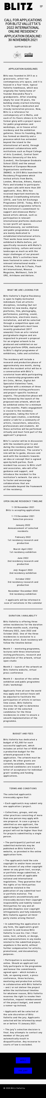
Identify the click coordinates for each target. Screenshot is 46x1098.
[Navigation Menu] (41, 6)
